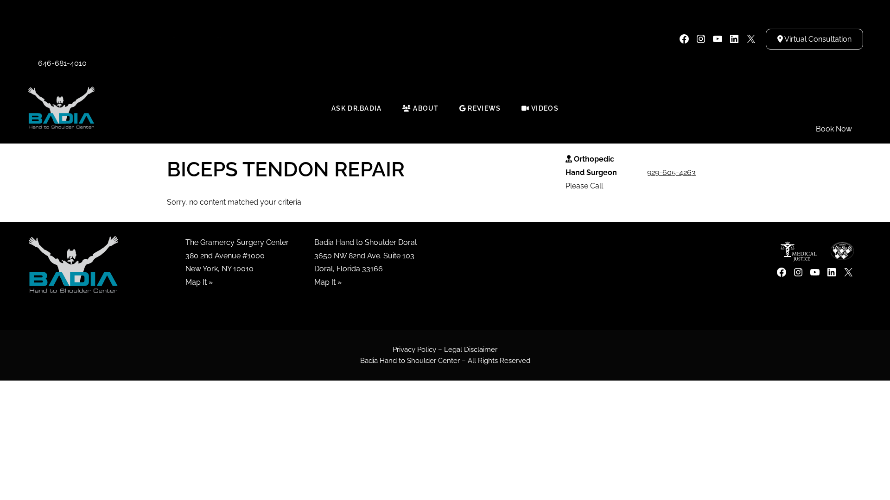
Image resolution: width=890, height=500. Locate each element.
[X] (750, 38)
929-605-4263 (671, 172)
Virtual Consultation (817, 39)
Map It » (199, 282)
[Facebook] (684, 38)
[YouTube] (717, 38)
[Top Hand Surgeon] (61, 107)
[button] (62, 39)
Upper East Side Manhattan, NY (190, 38)
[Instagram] (700, 38)
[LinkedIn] (734, 38)
